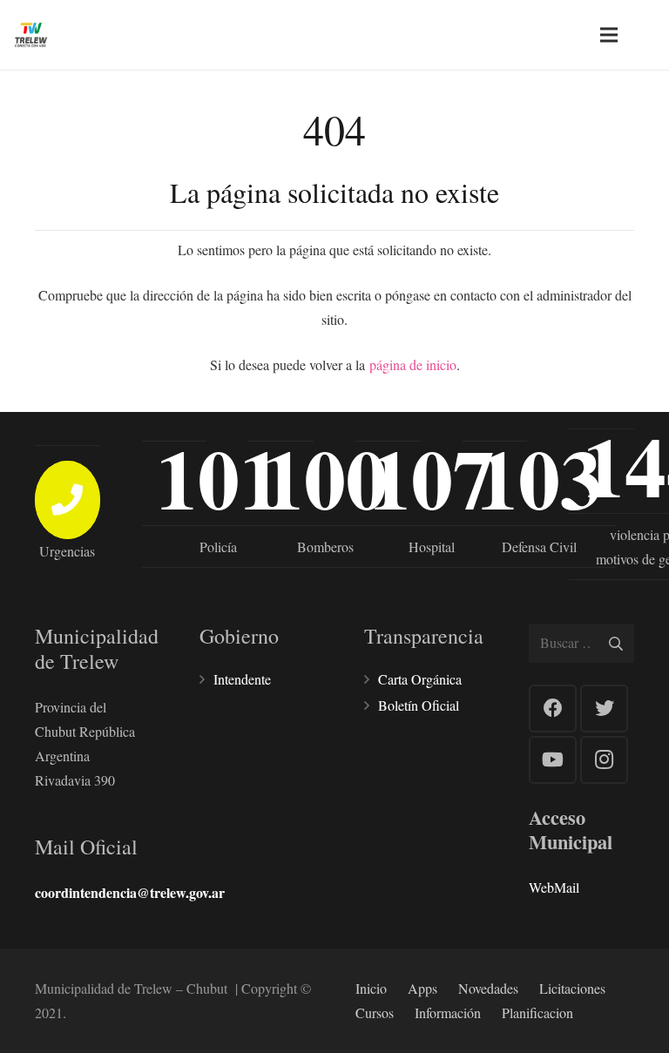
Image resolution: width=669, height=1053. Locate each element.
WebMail (554, 887)
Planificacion (537, 1012)
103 (539, 477)
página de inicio (412, 364)
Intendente (242, 679)
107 (432, 477)
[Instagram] (604, 760)
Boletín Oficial (418, 705)
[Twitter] (604, 708)
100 (325, 477)
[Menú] (609, 35)
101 (218, 477)
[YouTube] (553, 760)
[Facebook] (553, 708)
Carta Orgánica (420, 679)
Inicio (371, 988)
